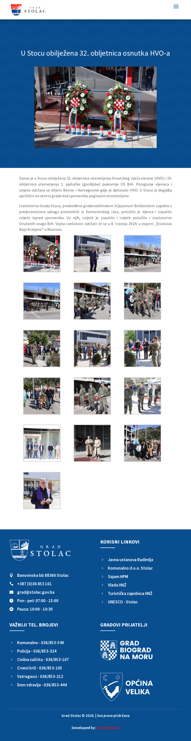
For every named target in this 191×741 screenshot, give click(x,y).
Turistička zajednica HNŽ (130, 593)
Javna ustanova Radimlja (130, 559)
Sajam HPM (118, 576)
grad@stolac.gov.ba (35, 592)
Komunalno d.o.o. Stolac (130, 568)
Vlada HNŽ (117, 585)
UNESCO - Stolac (123, 602)
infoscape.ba (108, 727)
